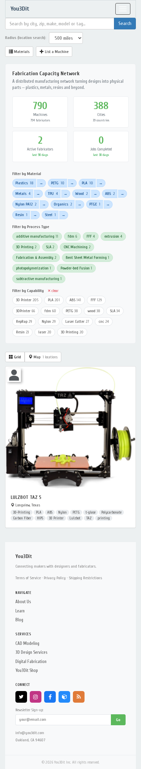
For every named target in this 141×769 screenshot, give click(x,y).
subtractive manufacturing (39, 278)
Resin (21, 214)
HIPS (40, 518)
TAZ (89, 518)
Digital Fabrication (31, 661)
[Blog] (79, 697)
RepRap (24, 321)
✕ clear (53, 291)
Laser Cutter (77, 321)
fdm (72, 236)
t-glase (90, 512)
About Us (23, 601)
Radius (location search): (25, 37)
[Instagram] (35, 697)
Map (45, 357)
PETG (57, 183)
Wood (81, 193)
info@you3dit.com (29, 732)
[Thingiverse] (64, 697)
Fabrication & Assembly (36, 257)
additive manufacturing (37, 236)
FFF (91, 236)
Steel (50, 214)
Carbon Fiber (22, 518)
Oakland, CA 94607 (30, 740)
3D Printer (27, 299)
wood (94, 310)
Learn (20, 610)
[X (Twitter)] (21, 697)
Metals (22, 193)
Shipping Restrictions (85, 577)
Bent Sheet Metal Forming (87, 257)
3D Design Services (31, 652)
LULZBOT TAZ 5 (26, 497)
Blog (19, 619)
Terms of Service (28, 577)
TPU (53, 193)
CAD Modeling (27, 643)
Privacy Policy (55, 577)
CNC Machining (77, 246)
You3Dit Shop (26, 670)
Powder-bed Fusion (76, 268)
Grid (17, 357)
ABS (110, 193)
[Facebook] (50, 697)
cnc (104, 321)
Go (118, 719)
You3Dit (20, 8)
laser (44, 332)
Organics (63, 204)
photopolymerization (33, 268)
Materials (21, 51)
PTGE (94, 204)
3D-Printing (21, 512)
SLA (50, 246)
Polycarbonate (111, 512)
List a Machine (56, 51)
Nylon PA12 (25, 204)
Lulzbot (74, 518)
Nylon (49, 321)
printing (104, 518)
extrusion (113, 236)
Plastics (24, 183)
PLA (87, 183)
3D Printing (26, 246)
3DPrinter (25, 310)
